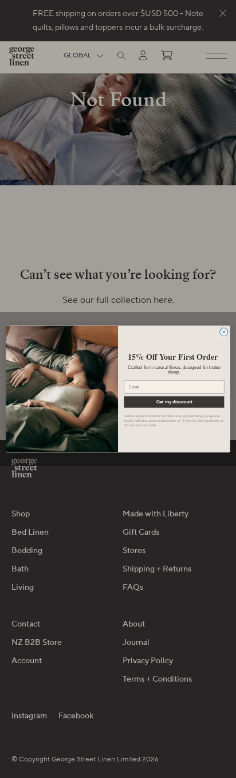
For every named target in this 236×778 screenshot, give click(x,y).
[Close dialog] (224, 332)
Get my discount (174, 401)
